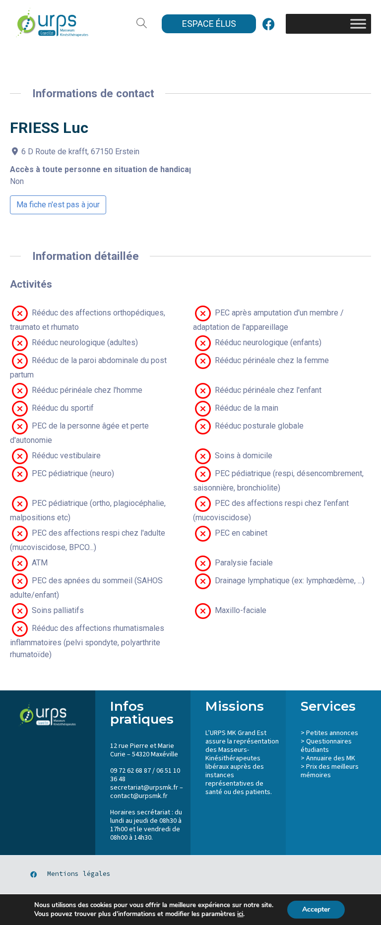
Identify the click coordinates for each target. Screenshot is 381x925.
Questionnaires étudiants (326, 746)
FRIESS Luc (49, 127)
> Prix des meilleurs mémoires (330, 771)
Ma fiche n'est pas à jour (58, 204)
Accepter (316, 909)
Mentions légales (79, 873)
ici (240, 914)
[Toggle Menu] (358, 23)
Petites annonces (332, 733)
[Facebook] (268, 23)
